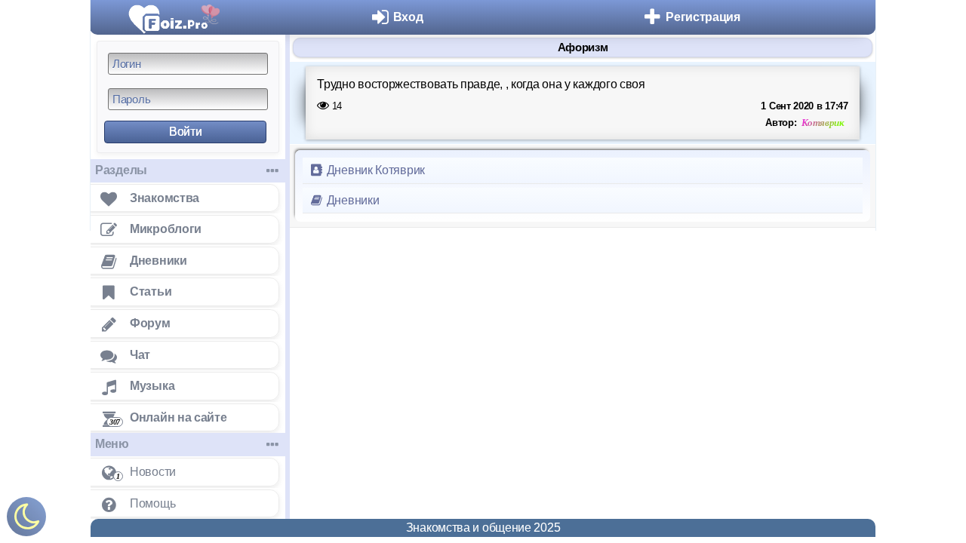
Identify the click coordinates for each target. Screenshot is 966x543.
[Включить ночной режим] (26, 520)
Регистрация (703, 17)
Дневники (351, 200)
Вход (408, 17)
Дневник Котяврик (374, 170)
